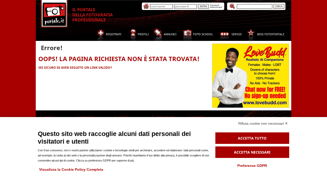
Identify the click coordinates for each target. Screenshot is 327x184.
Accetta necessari (252, 152)
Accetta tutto (252, 138)
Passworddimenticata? (216, 6)
